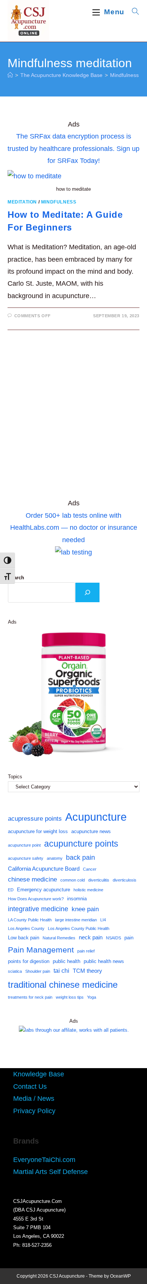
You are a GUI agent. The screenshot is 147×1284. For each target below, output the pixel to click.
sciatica (15, 971)
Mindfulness (59, 202)
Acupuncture (96, 817)
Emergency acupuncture (43, 889)
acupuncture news (91, 831)
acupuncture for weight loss (38, 831)
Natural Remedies (59, 938)
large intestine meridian (76, 920)
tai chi (61, 971)
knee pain (85, 909)
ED (11, 890)
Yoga (91, 997)
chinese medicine (32, 879)
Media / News (33, 1098)
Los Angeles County (26, 928)
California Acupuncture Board (44, 869)
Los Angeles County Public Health (78, 928)
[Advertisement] (73, 417)
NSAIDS (113, 938)
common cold (72, 880)
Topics (15, 776)
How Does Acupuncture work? (36, 899)
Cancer (89, 869)
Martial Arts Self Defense (50, 1171)
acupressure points (35, 818)
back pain (80, 857)
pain (128, 937)
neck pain (91, 937)
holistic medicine (88, 890)
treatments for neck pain (30, 997)
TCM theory (87, 971)
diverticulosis (124, 880)
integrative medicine (38, 909)
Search (16, 577)
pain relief (86, 951)
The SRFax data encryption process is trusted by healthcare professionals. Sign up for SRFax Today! (73, 148)
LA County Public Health (30, 920)
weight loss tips (70, 997)
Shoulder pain (37, 971)
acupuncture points (81, 843)
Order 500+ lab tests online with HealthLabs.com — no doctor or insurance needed (73, 528)
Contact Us (30, 1086)
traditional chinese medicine (63, 985)
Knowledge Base (38, 1074)
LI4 (103, 920)
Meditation (22, 202)
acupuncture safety (25, 858)
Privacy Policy (34, 1111)
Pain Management (41, 949)
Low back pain (23, 937)
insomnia (77, 898)
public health (66, 961)
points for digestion (28, 961)
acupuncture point (24, 845)
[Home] (10, 75)
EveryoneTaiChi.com (44, 1159)
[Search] (87, 592)
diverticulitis (98, 880)
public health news (104, 961)
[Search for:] (132, 12)
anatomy (55, 858)
